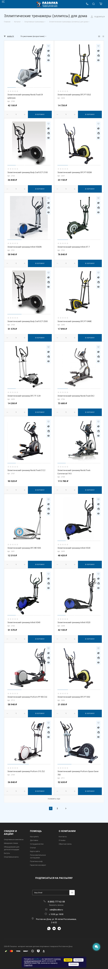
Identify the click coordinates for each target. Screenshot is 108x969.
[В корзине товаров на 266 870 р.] (101, 4)
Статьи (33, 848)
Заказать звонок (56, 905)
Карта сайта (35, 851)
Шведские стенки (11, 843)
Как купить (34, 837)
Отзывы (62, 840)
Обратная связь (65, 844)
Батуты (7, 853)
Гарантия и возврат (38, 865)
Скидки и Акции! (10, 832)
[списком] (103, 36)
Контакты (63, 837)
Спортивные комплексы (14, 839)
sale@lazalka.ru (56, 909)
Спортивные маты (11, 857)
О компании (67, 831)
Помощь (36, 831)
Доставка (34, 840)
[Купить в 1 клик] (48, 55)
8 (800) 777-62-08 (56, 901)
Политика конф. (36, 861)
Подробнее (28, 965)
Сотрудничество (37, 844)
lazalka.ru (37, 959)
